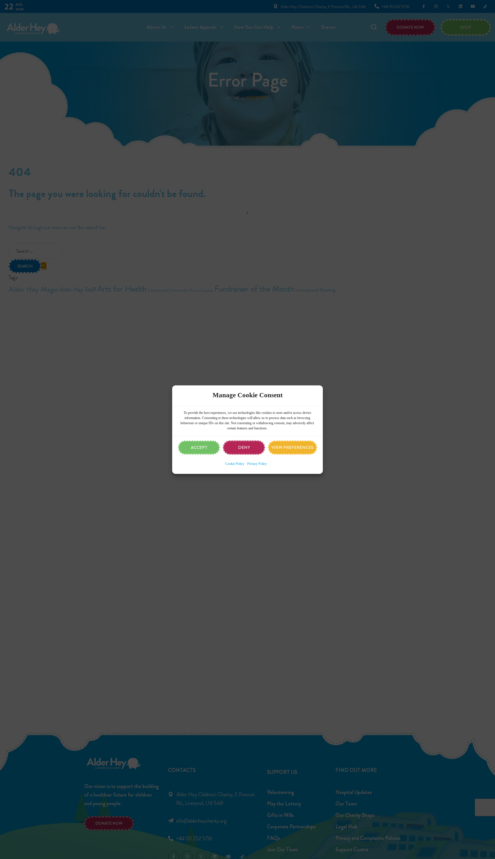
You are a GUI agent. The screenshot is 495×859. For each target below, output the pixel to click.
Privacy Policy (257, 464)
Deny (244, 447)
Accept (199, 447)
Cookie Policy (234, 464)
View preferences (292, 447)
